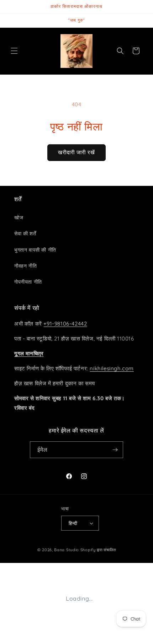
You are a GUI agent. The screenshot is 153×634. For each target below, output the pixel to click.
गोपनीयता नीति (28, 282)
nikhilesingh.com (112, 368)
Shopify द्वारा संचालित (98, 549)
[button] (14, 51)
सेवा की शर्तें (25, 233)
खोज (18, 217)
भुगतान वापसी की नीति (35, 250)
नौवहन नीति (25, 266)
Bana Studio (66, 549)
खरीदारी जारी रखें (76, 152)
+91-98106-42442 (65, 323)
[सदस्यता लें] (115, 449)
